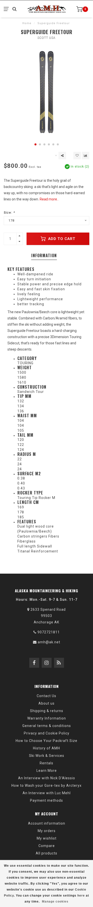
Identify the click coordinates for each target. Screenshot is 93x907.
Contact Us (46, 696)
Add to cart (61, 239)
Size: (9, 212)
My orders (47, 831)
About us (46, 703)
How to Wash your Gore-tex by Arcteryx (46, 785)
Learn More (46, 771)
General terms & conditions (46, 726)
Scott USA (46, 38)
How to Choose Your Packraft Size (46, 741)
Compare (46, 846)
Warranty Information (46, 718)
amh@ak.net (49, 642)
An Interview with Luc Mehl (47, 793)
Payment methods (46, 800)
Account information (46, 823)
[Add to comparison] (85, 155)
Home (26, 23)
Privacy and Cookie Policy (46, 733)
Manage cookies (55, 901)
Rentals (46, 763)
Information (44, 255)
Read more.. (49, 199)
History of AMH (46, 748)
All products (46, 853)
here (81, 895)
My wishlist (47, 838)
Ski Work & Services (46, 756)
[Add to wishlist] (77, 155)
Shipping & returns (46, 711)
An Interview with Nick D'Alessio (46, 778)
